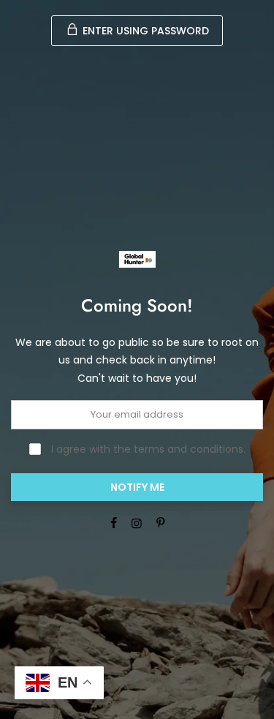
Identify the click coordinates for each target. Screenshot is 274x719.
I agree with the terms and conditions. (147, 449)
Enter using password (144, 30)
